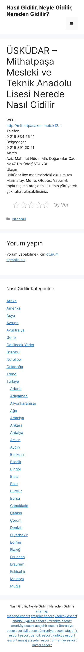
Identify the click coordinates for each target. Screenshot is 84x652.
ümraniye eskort (64, 640)
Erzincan (17, 557)
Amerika (13, 308)
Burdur (16, 491)
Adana (16, 389)
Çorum (16, 520)
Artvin (15, 440)
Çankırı (16, 513)
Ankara (16, 425)
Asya (10, 315)
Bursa (15, 498)
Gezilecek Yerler (20, 345)
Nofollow (14, 359)
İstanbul (19, 219)
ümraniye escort (59, 621)
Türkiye (12, 381)
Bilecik (15, 462)
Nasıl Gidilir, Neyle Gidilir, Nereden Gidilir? (39, 10)
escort (25, 635)
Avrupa (12, 323)
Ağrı (13, 410)
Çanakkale (19, 506)
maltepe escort (18, 616)
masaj (22, 640)
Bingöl (15, 469)
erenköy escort (22, 626)
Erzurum (17, 564)
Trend (11, 374)
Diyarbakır (19, 535)
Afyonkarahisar (23, 403)
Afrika (11, 301)
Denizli (16, 528)
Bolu (14, 484)
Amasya (17, 418)
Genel (11, 337)
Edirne (15, 542)
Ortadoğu (14, 367)
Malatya (17, 579)
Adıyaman (19, 396)
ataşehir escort (42, 616)
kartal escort (42, 645)
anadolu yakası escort (29, 621)
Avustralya (15, 330)
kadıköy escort (66, 616)
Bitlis (14, 476)
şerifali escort (28, 631)
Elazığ (15, 549)
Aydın (15, 447)
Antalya (16, 432)
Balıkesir (17, 454)
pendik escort (41, 635)
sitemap (42, 611)
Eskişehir (17, 571)
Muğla (15, 586)
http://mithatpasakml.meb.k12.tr (34, 125)
